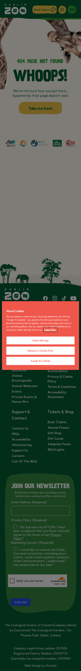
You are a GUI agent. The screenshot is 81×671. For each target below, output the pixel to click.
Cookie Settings (40, 340)
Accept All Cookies (40, 361)
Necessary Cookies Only (40, 350)
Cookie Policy (50, 329)
